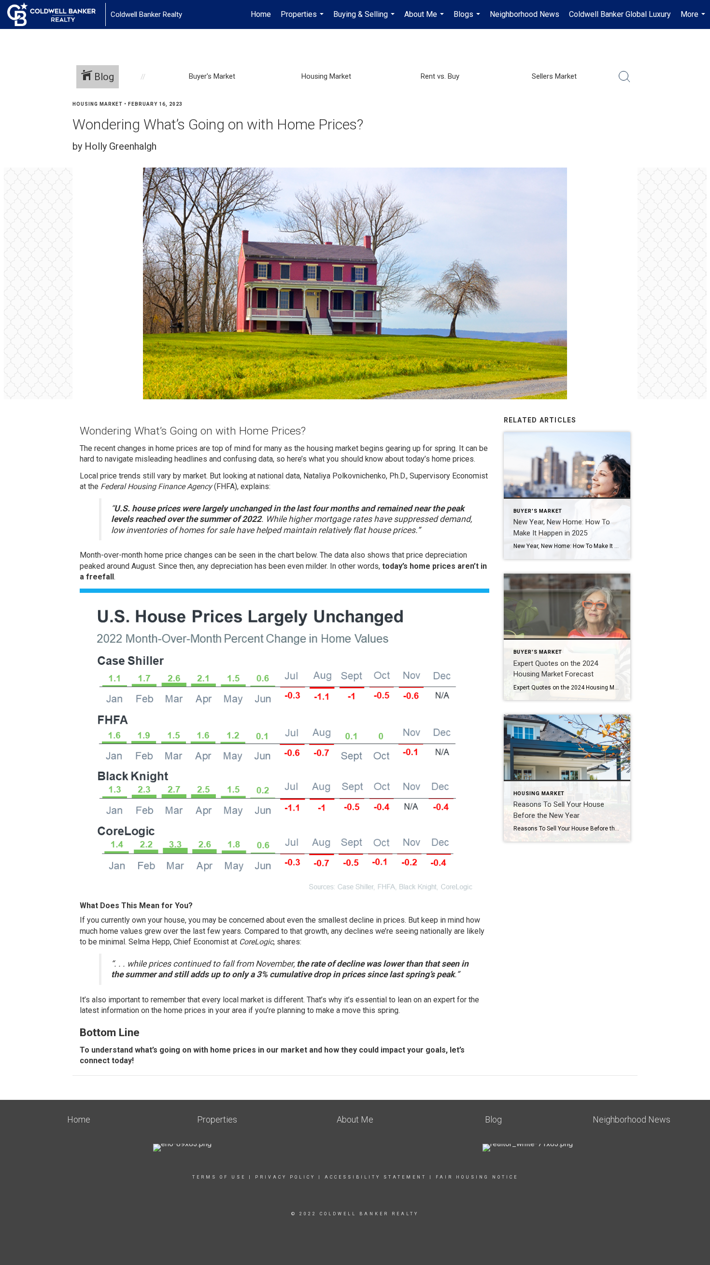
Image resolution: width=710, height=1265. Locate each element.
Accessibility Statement (375, 1177)
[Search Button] (624, 77)
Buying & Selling (365, 19)
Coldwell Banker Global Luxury (620, 14)
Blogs (468, 19)
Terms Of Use (219, 1177)
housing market (332, 448)
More (694, 19)
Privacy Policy (285, 1177)
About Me (425, 19)
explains (255, 486)
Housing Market (97, 104)
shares (288, 941)
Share (694, 122)
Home (261, 14)
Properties (303, 19)
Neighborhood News (524, 14)
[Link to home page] (56, 14)
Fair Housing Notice (477, 1177)
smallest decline (346, 920)
